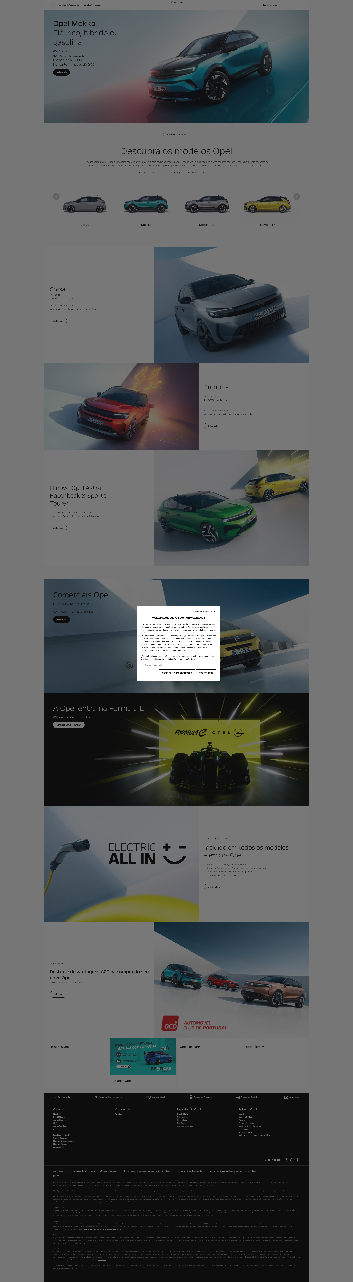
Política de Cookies (150, 659)
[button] (204, 611)
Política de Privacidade (152, 665)
